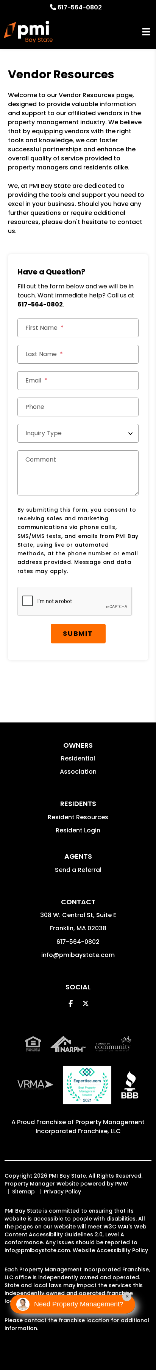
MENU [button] (146, 32)
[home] (28, 32)
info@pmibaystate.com (78, 955)
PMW (121, 1183)
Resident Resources (78, 817)
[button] (70, 1003)
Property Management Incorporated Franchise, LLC (90, 1126)
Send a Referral (78, 870)
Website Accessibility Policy (110, 1250)
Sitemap (23, 1191)
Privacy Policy (62, 1191)
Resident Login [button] (78, 830)
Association (78, 771)
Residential (78, 758)
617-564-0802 (80, 7)
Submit (78, 633)
